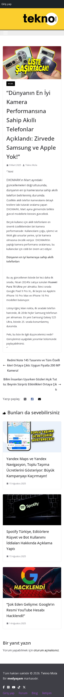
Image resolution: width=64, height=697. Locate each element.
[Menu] (5, 33)
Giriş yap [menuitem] (6, 4)
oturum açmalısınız (46, 650)
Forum (23, 693)
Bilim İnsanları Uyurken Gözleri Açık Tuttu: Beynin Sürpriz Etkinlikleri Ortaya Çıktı (30, 384)
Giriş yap (8, 693)
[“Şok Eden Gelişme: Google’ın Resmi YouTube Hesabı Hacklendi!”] (32, 570)
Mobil (11, 83)
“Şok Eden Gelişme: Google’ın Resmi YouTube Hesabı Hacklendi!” (30, 610)
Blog (35, 693)
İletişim (47, 693)
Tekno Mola (31, 165)
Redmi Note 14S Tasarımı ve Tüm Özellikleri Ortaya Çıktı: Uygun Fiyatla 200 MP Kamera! (33, 365)
